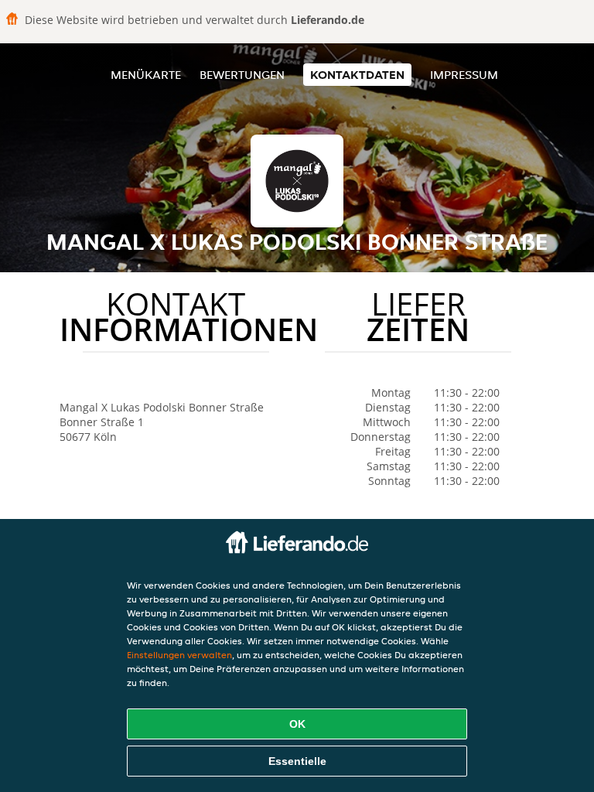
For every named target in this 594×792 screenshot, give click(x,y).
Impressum (464, 75)
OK (297, 724)
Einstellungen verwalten (179, 655)
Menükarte (146, 75)
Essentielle (297, 761)
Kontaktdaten (357, 75)
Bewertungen (242, 75)
